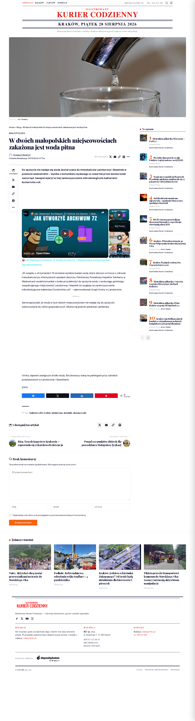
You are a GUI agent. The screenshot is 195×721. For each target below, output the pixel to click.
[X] (22, 618)
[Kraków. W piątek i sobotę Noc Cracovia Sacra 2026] (143, 261)
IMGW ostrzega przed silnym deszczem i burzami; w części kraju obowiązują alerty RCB (165, 222)
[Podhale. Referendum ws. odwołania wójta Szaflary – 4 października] (75, 557)
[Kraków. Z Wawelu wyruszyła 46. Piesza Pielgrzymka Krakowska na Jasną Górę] (143, 240)
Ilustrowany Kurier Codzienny (161, 148)
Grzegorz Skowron (22, 155)
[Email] (115, 156)
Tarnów (51, 3)
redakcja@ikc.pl (134, 3)
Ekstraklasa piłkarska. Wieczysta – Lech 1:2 (167, 140)
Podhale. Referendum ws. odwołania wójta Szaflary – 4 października (71, 576)
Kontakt (175, 669)
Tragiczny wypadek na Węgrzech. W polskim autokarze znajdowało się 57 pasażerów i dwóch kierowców (167, 179)
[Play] (119, 237)
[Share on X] (110, 156)
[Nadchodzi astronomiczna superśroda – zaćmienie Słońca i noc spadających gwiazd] (143, 197)
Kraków (39, 3)
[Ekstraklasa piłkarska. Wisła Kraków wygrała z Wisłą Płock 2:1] (143, 302)
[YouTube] (27, 618)
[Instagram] (32, 618)
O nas (139, 669)
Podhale (62, 3)
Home (12, 127)
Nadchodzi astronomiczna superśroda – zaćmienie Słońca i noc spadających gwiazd (166, 201)
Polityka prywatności (156, 669)
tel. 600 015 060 (155, 3)
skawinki (68, 413)
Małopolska (17, 133)
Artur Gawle (166, 249)
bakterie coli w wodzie (40, 413)
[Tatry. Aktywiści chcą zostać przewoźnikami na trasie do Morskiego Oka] (30, 557)
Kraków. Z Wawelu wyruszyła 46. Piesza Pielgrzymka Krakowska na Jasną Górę (167, 243)
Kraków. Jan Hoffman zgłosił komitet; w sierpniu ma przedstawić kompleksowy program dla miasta (165, 321)
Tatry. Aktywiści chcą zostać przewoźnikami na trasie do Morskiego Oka (25, 576)
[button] (166, 3)
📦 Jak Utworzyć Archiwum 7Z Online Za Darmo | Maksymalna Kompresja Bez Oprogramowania (65, 213)
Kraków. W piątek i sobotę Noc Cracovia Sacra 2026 (165, 263)
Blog (19, 127)
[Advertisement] (97, 697)
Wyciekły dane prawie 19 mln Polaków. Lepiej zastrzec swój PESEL (166, 159)
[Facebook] (16, 618)
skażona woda (79, 413)
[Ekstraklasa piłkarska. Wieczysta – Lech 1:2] (143, 138)
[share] (102, 212)
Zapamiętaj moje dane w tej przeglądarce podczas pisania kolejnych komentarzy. (49, 515)
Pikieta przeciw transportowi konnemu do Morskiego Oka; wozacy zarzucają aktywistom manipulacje (161, 578)
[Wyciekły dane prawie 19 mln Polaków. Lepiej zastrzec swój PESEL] (143, 157)
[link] (26, 213)
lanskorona (57, 413)
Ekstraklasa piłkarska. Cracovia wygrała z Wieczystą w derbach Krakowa (166, 284)
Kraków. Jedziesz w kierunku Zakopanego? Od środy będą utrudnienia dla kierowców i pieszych (116, 578)
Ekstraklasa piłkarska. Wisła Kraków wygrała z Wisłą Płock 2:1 (164, 304)
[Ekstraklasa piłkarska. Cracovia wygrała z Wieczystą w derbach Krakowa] (143, 280)
